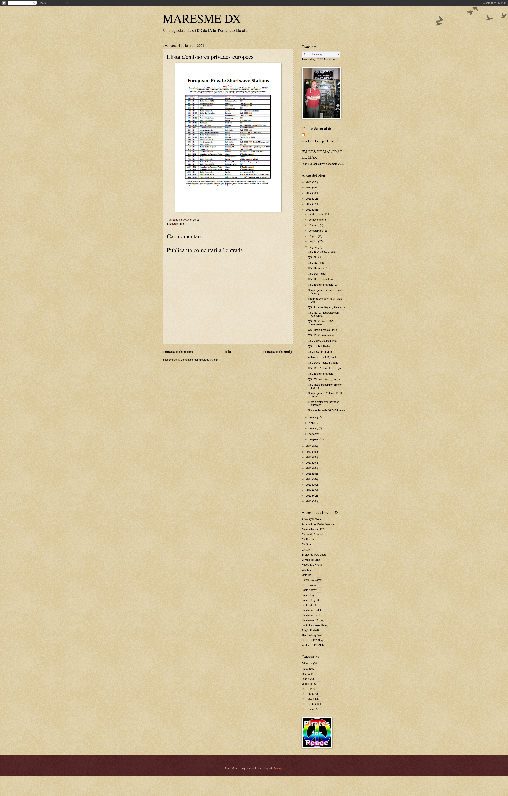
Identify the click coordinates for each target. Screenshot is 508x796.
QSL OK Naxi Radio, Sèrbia (324, 379)
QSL (304, 688)
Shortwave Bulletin (312, 610)
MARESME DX (202, 18)
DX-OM (306, 549)
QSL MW (307, 698)
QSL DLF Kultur (317, 273)
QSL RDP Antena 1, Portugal (324, 368)
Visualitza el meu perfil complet (320, 141)
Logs (304, 678)
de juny (313, 247)
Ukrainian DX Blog (312, 640)
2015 (309, 473)
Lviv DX (306, 569)
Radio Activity (310, 589)
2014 (309, 479)
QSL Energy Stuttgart (320, 373)
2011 (309, 495)
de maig (314, 417)
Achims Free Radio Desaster (318, 524)
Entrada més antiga (278, 352)
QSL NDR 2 (314, 257)
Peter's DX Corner (312, 579)
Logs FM (307, 683)
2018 (309, 457)
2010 (309, 501)
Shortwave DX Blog (313, 620)
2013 (309, 484)
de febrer (314, 433)
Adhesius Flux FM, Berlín (322, 357)
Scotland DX (309, 605)
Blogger (278, 768)
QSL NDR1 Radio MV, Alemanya (320, 323)
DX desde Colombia (313, 534)
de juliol (313, 241)
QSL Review (309, 585)
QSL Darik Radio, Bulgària (323, 362)
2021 (309, 209)
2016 (309, 468)
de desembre (316, 214)
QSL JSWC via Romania (322, 340)
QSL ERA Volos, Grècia (321, 251)
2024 (309, 193)
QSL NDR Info (316, 262)
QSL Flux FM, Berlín (320, 351)
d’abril (312, 422)
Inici (228, 352)
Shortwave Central (312, 615)
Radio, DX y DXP (312, 600)
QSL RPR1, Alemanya (321, 335)
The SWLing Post (312, 635)
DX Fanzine (308, 539)
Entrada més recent (178, 352)
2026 (309, 182)
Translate (329, 59)
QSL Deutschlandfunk (320, 279)
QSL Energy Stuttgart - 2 (322, 284)
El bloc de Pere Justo (314, 554)
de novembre (316, 219)
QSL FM (306, 693)
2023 (309, 198)
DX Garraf (307, 544)
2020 (309, 446)
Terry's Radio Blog (312, 630)
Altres (305, 668)
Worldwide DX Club (313, 645)
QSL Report (308, 709)
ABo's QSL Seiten (312, 519)
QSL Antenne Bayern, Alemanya (326, 307)
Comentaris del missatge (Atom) (199, 359)
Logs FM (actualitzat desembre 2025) (323, 163)
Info (181, 223)
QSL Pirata (308, 704)
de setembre (316, 230)
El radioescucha (311, 559)
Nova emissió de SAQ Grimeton (326, 410)
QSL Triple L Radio (319, 346)
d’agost (313, 236)
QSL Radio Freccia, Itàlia (322, 329)
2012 (309, 490)
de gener (314, 439)
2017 (309, 462)
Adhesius (307, 663)
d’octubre (314, 225)
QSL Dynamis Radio (319, 268)
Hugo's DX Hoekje (312, 564)
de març (314, 428)
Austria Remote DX (313, 529)
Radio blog (308, 595)
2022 (309, 204)
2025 (309, 187)
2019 (309, 451)
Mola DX (307, 574)
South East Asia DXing (315, 625)
